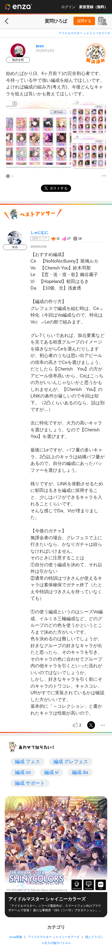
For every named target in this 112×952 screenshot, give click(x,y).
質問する (84, 21)
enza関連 (15, 937)
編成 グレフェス (70, 761)
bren (40, 46)
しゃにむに (39, 233)
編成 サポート (30, 783)
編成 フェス (27, 761)
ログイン (68, 7)
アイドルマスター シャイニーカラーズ (84, 33)
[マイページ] (102, 21)
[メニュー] (104, 176)
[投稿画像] (38, 135)
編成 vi (51, 772)
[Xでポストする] (91, 725)
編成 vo (23, 772)
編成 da (80, 772)
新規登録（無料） (93, 7)
